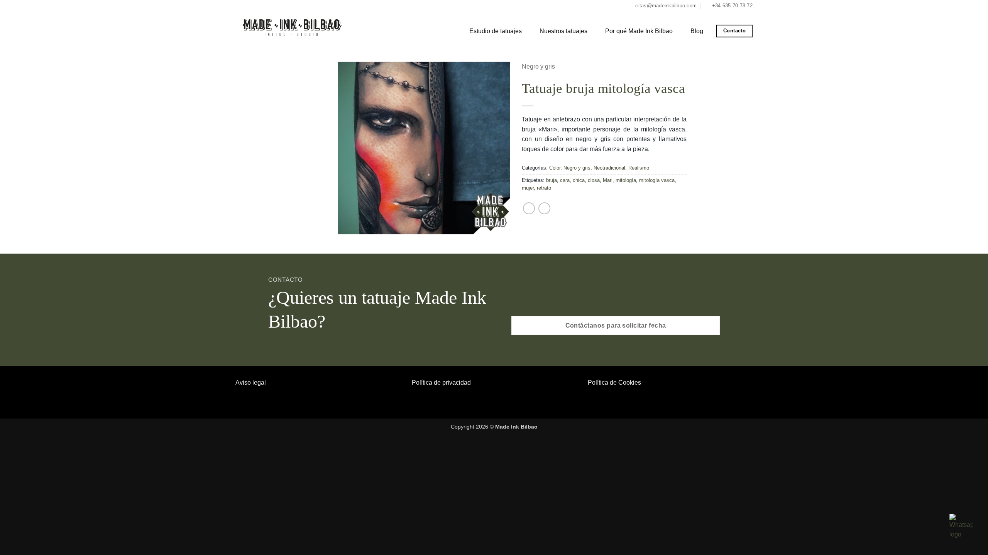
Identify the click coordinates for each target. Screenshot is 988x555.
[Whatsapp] (961, 526)
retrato (544, 188)
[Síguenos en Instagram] (613, 5)
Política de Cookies (614, 382)
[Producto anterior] (529, 208)
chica (579, 180)
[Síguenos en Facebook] (606, 5)
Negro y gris (538, 66)
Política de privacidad (441, 382)
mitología (626, 180)
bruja (551, 180)
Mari (607, 180)
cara (565, 180)
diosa (594, 180)
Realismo (638, 168)
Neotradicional (609, 168)
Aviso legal (250, 382)
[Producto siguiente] (544, 208)
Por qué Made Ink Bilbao (639, 31)
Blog (696, 31)
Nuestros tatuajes (563, 31)
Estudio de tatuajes (495, 31)
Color (554, 168)
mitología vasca (657, 180)
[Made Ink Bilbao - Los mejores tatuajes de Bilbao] (293, 27)
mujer (528, 188)
